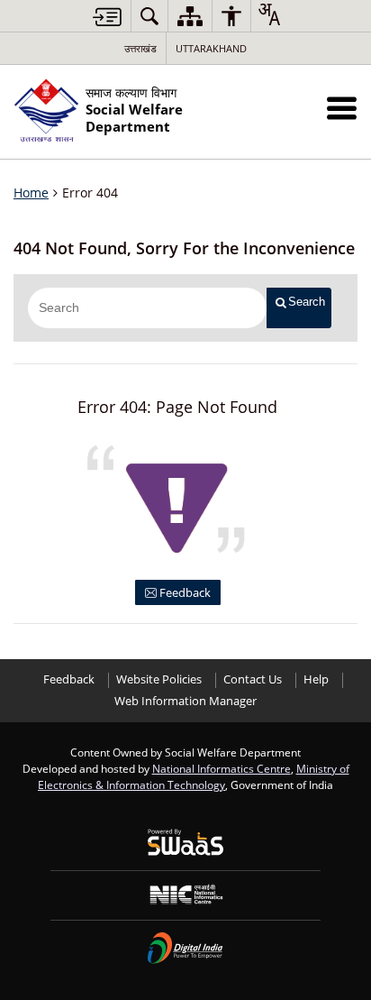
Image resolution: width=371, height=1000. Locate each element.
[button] (341, 108)
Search (306, 301)
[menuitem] (149, 16)
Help (316, 679)
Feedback (184, 592)
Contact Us (252, 679)
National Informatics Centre (221, 768)
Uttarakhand (211, 48)
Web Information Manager (185, 701)
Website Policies (159, 679)
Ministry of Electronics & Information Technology (193, 776)
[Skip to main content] (107, 17)
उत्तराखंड (140, 48)
